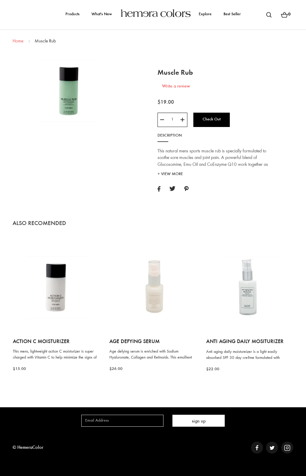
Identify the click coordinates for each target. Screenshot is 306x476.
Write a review (176, 86)
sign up (199, 421)
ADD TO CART (56, 242)
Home (18, 41)
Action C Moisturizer (41, 342)
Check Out (212, 119)
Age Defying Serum (134, 342)
